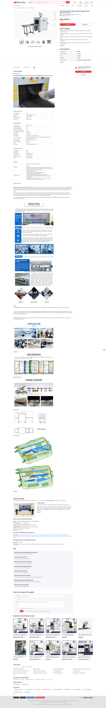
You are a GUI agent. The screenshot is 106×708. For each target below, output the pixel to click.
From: (18, 596)
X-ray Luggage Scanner (41, 534)
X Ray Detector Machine (87, 689)
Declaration (64, 704)
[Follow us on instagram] (87, 697)
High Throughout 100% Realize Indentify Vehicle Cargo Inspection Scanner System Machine (85, 635)
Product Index (72, 700)
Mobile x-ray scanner (36, 668)
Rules (92, 5)
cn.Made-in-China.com (63, 702)
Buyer (67, 5)
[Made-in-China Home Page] (19, 2)
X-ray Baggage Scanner (23, 534)
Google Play (22, 697)
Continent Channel (66, 700)
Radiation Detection (25, 684)
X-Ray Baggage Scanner (57, 670)
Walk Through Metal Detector (33, 536)
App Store (16, 697)
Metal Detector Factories (47, 689)
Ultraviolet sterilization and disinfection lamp (20, 670)
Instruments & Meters (20, 7)
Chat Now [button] (85, 24)
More (14, 694)
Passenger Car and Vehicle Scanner (51, 534)
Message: (17, 601)
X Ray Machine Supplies (57, 689)
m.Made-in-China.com (55, 702)
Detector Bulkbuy (27, 692)
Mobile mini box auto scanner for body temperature (81, 668)
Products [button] (31, 2)
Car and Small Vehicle (76, 670)
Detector (26, 7)
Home (14, 7)
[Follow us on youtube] (89, 697)
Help (73, 5)
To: (18, 599)
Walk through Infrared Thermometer (39, 670)
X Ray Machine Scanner (18, 692)
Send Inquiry (67, 24)
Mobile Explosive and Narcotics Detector (40, 672)
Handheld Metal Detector (44, 536)
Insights (76, 700)
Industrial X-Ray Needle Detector (18, 668)
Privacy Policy (70, 704)
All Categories (17, 5)
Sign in (91, 2)
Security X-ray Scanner (32, 534)
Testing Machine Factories (18, 689)
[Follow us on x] (85, 697)
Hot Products (31, 700)
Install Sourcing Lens (40, 697)
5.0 (79, 68)
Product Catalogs (29, 666)
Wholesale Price (59, 700)
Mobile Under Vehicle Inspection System (20, 672)
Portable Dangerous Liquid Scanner (79, 672)
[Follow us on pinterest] (90, 697)
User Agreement (59, 704)
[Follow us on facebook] (84, 697)
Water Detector (37, 689)
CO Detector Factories (29, 689)
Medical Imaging (17, 684)
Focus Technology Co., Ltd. (45, 704)
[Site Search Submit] (68, 2)
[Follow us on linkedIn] (92, 697)
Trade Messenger (30, 697)
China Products (36, 700)
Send (21, 611)
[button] (64, 2)
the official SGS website (39, 500)
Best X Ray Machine (67, 689)
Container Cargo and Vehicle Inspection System (58, 536)
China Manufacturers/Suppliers (44, 700)
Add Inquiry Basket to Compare (35, 46)
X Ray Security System (77, 689)
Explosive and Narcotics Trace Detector (20, 536)
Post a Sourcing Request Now (44, 611)
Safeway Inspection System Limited (68, 14)
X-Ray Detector (31, 7)
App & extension (79, 5)
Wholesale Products (53, 700)
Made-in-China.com (48, 702)
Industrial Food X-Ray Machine (58, 668)
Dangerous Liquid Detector (64, 534)
